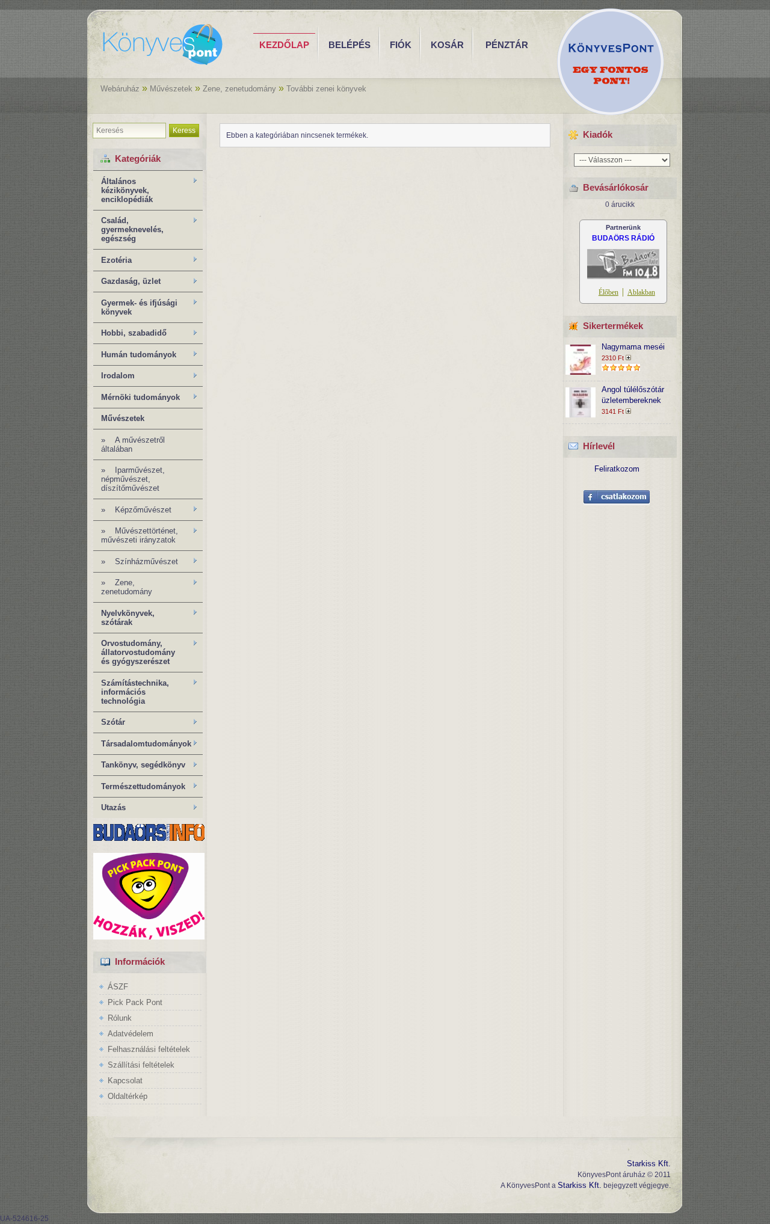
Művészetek (171, 88)
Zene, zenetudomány (239, 88)
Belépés (349, 45)
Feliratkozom (616, 468)
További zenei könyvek (326, 88)
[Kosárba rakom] (630, 357)
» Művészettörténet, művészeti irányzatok (135, 535)
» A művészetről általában (133, 444)
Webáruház (120, 88)
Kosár (447, 45)
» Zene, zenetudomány (122, 587)
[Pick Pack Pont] (149, 936)
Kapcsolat (125, 1080)
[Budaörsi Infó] (149, 838)
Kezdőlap (284, 45)
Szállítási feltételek (141, 1064)
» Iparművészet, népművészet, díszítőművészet (133, 479)
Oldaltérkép (127, 1096)
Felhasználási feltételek (149, 1049)
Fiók (400, 45)
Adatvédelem (130, 1033)
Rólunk (120, 1018)
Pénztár (506, 45)
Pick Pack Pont (135, 1002)
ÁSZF (118, 986)
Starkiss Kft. (649, 1163)
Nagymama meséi (633, 346)
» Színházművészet (135, 562)
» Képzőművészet (132, 510)
